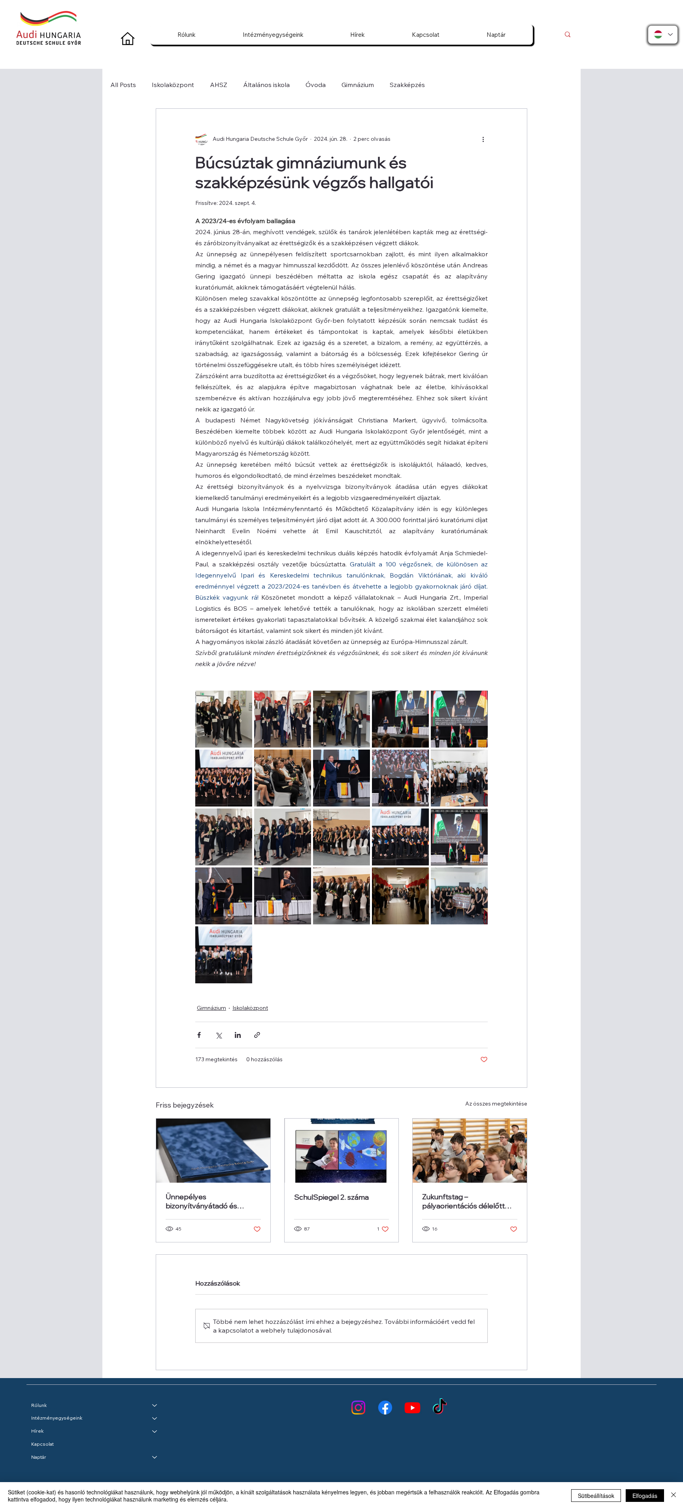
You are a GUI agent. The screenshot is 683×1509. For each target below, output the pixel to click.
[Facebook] (385, 1407)
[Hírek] (155, 1431)
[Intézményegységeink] (155, 1418)
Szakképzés (407, 85)
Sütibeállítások (596, 1496)
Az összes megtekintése (496, 1103)
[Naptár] (155, 1457)
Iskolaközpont (173, 85)
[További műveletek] (483, 139)
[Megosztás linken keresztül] (257, 1035)
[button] (186, 34)
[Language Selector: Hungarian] (662, 35)
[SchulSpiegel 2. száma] (342, 1151)
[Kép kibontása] (223, 719)
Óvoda (316, 85)
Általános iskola (266, 85)
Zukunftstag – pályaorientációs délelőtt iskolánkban (463, 1201)
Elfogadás (644, 1496)
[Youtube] (412, 1407)
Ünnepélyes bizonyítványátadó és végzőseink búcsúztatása (208, 1201)
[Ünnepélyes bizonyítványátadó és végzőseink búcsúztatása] (213, 1151)
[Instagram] (358, 1407)
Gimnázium (358, 85)
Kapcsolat (42, 1444)
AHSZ (218, 85)
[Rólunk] (155, 1405)
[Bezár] (673, 1495)
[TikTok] (439, 1407)
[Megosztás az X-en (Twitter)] (218, 1035)
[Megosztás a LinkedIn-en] (238, 1035)
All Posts (123, 85)
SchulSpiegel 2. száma (331, 1197)
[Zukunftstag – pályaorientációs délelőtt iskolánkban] (470, 1151)
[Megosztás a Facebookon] (199, 1035)
